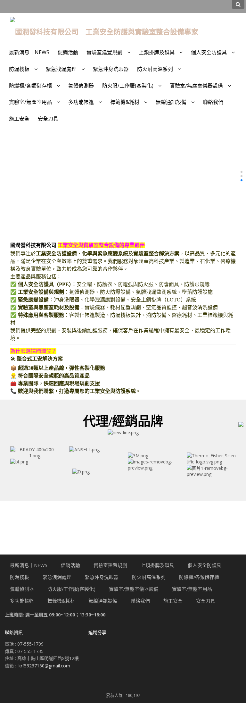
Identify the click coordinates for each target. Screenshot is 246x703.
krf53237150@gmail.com (44, 666)
